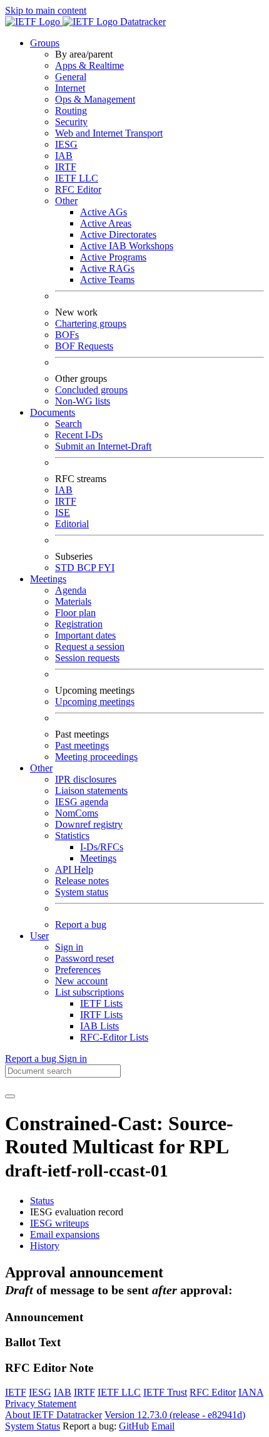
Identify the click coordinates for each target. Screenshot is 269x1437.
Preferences (78, 969)
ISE (62, 512)
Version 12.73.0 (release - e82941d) (174, 1414)
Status (42, 1200)
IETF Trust (165, 1392)
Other (66, 200)
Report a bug (80, 924)
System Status (32, 1426)
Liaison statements (91, 790)
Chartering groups (90, 323)
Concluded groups (91, 389)
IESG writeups (59, 1223)
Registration (79, 624)
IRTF (65, 167)
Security (71, 121)
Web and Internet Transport (109, 133)
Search (68, 423)
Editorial (72, 523)
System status (81, 892)
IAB (64, 155)
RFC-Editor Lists (114, 1037)
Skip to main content (45, 10)
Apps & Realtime (89, 65)
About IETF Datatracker (53, 1414)
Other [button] (41, 768)
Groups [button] (44, 43)
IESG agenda (81, 801)
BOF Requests (84, 346)
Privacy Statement (40, 1403)
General (70, 76)
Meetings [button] (48, 579)
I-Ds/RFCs (101, 847)
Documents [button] (52, 412)
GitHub (134, 1426)
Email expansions (64, 1234)
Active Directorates (118, 234)
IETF (15, 1392)
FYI (106, 567)
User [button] (39, 935)
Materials (73, 601)
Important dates (85, 635)
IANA (250, 1392)
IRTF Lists (101, 1014)
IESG (66, 144)
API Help (74, 869)
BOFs (67, 334)
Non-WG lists (82, 401)
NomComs (76, 813)
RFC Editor (78, 189)
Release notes (82, 880)
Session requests (87, 657)
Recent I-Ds (79, 435)
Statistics (72, 835)
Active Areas (105, 223)
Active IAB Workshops (126, 245)
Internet (70, 88)
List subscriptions (89, 992)
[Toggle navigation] (10, 1096)
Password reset (84, 958)
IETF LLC (76, 178)
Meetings (98, 858)
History (44, 1245)
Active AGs (103, 212)
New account (81, 981)
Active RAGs (107, 268)
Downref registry (89, 824)
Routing (71, 110)
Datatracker (142, 21)
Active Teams (107, 279)
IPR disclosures (85, 779)
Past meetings (82, 745)
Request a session (89, 646)
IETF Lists (101, 1003)
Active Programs (113, 257)
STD (66, 567)
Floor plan (75, 612)
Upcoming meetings (94, 701)
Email (163, 1426)
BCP (87, 567)
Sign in (69, 947)
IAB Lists (99, 1026)
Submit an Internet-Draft (103, 446)
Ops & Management (95, 99)
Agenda (70, 590)
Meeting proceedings (96, 756)
